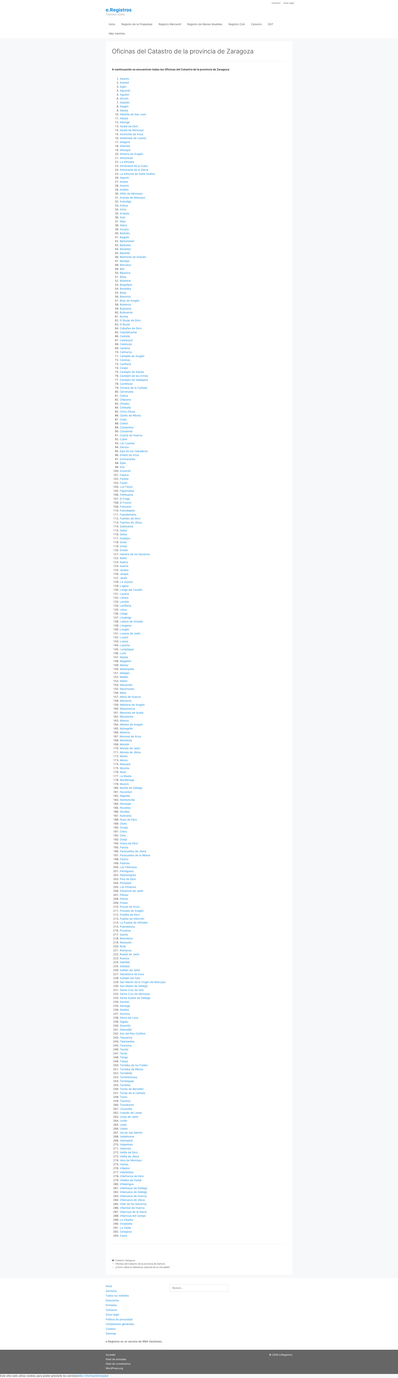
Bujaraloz (125, 308)
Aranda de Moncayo (132, 197)
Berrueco (125, 264)
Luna (123, 653)
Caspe (124, 367)
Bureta (124, 316)
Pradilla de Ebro (130, 914)
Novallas (125, 807)
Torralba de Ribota (131, 1069)
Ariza (123, 209)
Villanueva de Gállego (133, 1192)
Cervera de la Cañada (133, 387)
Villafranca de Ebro (132, 1176)
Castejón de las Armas (134, 375)
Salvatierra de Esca (132, 974)
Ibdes (123, 558)
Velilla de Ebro (129, 1152)
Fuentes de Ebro (130, 518)
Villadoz (125, 1168)
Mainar (124, 665)
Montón (124, 744)
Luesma (125, 645)
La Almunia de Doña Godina (137, 173)
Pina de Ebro (128, 879)
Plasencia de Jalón (131, 890)
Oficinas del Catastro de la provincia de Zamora (140, 1263)
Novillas (125, 811)
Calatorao (126, 344)
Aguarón (125, 90)
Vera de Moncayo (131, 1160)
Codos (124, 423)
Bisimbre (125, 280)
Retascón (126, 942)
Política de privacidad (119, 1319)
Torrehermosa (128, 1077)
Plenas (124, 898)
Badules (125, 233)
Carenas (125, 360)
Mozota (124, 768)
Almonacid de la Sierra (134, 169)
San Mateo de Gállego (134, 986)
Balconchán (127, 241)
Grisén (124, 550)
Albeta (124, 118)
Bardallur (125, 249)
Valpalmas (126, 1144)
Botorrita (125, 296)
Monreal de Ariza (130, 736)
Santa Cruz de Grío (132, 990)
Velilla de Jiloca (129, 1156)
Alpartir (124, 177)
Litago (124, 613)
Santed (124, 1001)
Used (123, 1124)
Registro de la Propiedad (136, 24)
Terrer (123, 1053)
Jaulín (123, 578)
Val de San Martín (131, 1132)
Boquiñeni (126, 284)
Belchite (125, 253)
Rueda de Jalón (129, 954)
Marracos (126, 700)
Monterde (126, 740)
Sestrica (125, 1013)
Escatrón (125, 470)
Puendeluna (127, 926)
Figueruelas (127, 490)
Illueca (124, 562)
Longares (126, 625)
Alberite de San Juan (133, 114)
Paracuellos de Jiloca (133, 851)
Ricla (123, 946)
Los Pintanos (128, 887)
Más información (88, 1375)
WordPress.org (114, 1368)
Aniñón (124, 189)
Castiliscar (126, 383)
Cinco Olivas (127, 411)
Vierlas (124, 1164)
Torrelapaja (127, 1081)
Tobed (124, 1061)
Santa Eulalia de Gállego (135, 998)
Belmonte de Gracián (133, 257)
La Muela (125, 776)
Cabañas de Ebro (131, 328)
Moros (124, 760)
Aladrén (125, 102)
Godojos (125, 538)
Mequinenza (127, 708)
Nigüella (125, 795)
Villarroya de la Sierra (133, 1211)
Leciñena (125, 605)
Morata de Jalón (130, 748)
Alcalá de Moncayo (132, 130)
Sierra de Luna (129, 1017)
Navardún (126, 791)
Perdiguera (127, 871)
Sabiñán (125, 962)
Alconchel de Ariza (131, 134)
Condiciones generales (120, 1324)
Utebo (124, 1128)
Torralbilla (126, 1073)
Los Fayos (126, 486)
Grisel (123, 546)
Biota (123, 276)
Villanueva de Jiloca (132, 1199)
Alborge (125, 122)
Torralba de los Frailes (134, 1065)
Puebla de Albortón (132, 918)
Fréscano (125, 506)
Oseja (123, 839)
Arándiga (125, 201)
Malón (123, 681)
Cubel (123, 439)
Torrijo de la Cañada (132, 1093)
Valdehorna (127, 1136)
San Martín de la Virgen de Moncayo (143, 982)
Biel (122, 269)
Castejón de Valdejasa (134, 379)
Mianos (124, 720)
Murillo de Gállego (131, 787)
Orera (123, 831)
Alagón (124, 106)
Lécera (124, 597)
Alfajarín (125, 142)
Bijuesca (125, 272)
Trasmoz (125, 1101)
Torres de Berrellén (132, 1089)
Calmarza (126, 352)
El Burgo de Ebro (130, 320)
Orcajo (124, 827)
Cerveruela (126, 391)
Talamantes (127, 1041)
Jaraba (124, 570)
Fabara (124, 475)
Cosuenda (126, 431)
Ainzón (124, 98)
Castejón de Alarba (132, 372)
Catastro (256, 24)
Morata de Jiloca (130, 752)
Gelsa (123, 534)
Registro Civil (237, 24)
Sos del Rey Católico (133, 1033)
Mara (123, 692)
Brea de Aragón (129, 300)
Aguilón (124, 94)
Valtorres (125, 1148)
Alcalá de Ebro (129, 126)
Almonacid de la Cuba (134, 165)
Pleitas (124, 895)
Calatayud (126, 340)
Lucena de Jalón (130, 633)
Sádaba (125, 966)
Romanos (126, 950)
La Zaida (125, 1227)
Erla (122, 467)
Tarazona (126, 1045)
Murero (124, 784)
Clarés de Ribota (130, 415)
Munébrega (127, 780)
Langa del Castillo (131, 589)
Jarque (124, 574)
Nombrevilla (127, 799)
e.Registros (119, 10)
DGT (270, 24)
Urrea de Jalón (129, 1116)
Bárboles (125, 245)
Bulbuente (126, 312)
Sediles (124, 1009)
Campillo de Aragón (132, 356)
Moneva (125, 732)
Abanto (124, 78)
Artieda (124, 213)
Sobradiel (126, 1029)
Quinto (124, 934)
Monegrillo (126, 728)
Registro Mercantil (170, 24)
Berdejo (125, 261)
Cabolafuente (128, 332)
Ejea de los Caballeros (134, 451)
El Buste (125, 324)
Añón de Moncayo (131, 193)
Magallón (125, 661)
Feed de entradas (116, 1359)
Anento (124, 185)
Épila (123, 463)
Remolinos (126, 938)
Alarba (124, 110)
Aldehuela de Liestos (133, 138)
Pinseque (125, 883)
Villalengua (127, 1184)
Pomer (124, 902)
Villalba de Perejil (130, 1180)
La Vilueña (126, 1219)
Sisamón (125, 1025)
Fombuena (126, 494)
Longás (124, 629)
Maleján (125, 673)
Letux (123, 609)
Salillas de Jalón (130, 970)
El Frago (125, 498)
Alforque (125, 150)
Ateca (123, 225)
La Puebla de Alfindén (134, 922)
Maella (124, 657)
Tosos (123, 1096)
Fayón (123, 482)
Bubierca (125, 304)
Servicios (111, 1291)
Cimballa (125, 407)
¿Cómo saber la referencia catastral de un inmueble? (142, 1267)
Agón (123, 86)
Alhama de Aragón (131, 154)
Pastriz (124, 859)
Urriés (123, 1120)
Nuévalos (126, 815)
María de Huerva (130, 696)
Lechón (124, 601)
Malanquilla (127, 669)
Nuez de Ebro (128, 819)
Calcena (125, 348)
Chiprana (125, 399)
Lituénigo (125, 617)
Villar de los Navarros (133, 1204)
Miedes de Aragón (131, 724)
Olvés (123, 823)
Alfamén (125, 146)
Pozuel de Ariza (129, 906)
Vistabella (126, 1223)
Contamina (126, 427)
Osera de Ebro (129, 843)
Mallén (124, 677)
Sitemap (111, 1333)
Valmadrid (126, 1140)
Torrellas (125, 1085)
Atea (123, 221)
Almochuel (126, 158)
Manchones (127, 688)
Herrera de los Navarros (135, 554)
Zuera (123, 1235)
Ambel (124, 181)
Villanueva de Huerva (133, 1196)
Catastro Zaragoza (125, 1260)
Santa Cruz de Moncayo (135, 993)
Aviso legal (289, 3)
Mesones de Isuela (131, 712)
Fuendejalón (127, 510)
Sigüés (124, 1021)
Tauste (124, 1049)
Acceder (111, 1354)
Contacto (276, 3)
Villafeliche (126, 1172)
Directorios (112, 1300)
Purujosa (125, 930)
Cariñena (125, 364)
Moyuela (125, 764)
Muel (123, 772)
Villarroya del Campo (133, 1215)
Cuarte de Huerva (131, 435)
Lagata (124, 585)
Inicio (112, 24)
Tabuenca (126, 1037)
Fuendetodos (128, 514)
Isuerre (124, 566)
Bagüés (124, 237)
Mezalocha (126, 716)
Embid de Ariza (129, 455)
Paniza (124, 847)
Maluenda (126, 684)
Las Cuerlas (127, 443)
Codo (123, 419)
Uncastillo (126, 1108)
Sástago (125, 1005)
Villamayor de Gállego (133, 1188)
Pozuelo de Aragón (132, 910)
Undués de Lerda (131, 1112)
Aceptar (104, 1375)
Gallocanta (126, 526)
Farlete (124, 478)
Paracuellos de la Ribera (135, 855)
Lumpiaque (127, 649)
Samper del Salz (130, 978)
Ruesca (124, 958)
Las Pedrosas (128, 867)
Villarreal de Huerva (132, 1207)
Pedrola (125, 863)
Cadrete (125, 336)
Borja (123, 292)
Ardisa (124, 205)
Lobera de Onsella (131, 621)
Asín (122, 217)
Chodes (125, 403)
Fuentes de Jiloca (131, 522)
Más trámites (117, 33)
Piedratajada (128, 875)
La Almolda (127, 161)
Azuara (124, 229)
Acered (124, 82)
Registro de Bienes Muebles (204, 24)
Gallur (123, 530)
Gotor (123, 542)
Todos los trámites (117, 1295)
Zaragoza (126, 1231)
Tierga (124, 1057)
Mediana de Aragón (132, 704)
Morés (124, 756)
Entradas (111, 1305)
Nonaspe (125, 803)
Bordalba (125, 288)
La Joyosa (126, 581)
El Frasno (125, 502)
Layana (124, 593)
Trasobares (127, 1104)
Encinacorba (127, 459)
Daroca (124, 447)
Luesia (124, 641)
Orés (123, 835)
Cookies (111, 1328)
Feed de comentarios (118, 1363)
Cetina (124, 395)
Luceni (124, 637)
